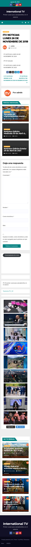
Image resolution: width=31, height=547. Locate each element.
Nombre (5, 207)
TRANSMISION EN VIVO (12, 255)
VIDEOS (8, 543)
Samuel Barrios (19, 119)
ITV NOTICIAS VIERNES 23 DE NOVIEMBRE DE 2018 (9, 78)
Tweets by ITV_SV (8, 291)
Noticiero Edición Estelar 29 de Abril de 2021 (15, 149)
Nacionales (7, 112)
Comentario (6, 175)
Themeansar (26, 539)
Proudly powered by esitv (7, 539)
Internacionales (15, 110)
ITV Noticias (6, 31)
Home (2, 543)
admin (13, 46)
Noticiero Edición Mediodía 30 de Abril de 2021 (15, 133)
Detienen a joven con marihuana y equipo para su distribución (14, 486)
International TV (16, 11)
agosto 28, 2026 (10, 453)
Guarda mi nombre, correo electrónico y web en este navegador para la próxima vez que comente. (15, 239)
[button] (22, 22)
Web (4, 225)
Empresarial (7, 110)
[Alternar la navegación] (28, 22)
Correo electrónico (8, 216)
